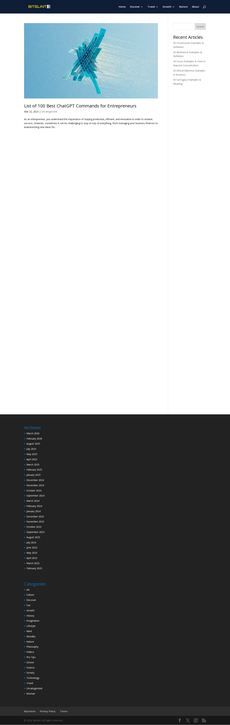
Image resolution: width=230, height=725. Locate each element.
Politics (30, 651)
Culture (30, 594)
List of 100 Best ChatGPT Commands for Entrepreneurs (80, 106)
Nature (183, 7)
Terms (64, 711)
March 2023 (32, 563)
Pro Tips (31, 657)
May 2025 (31, 454)
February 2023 (34, 568)
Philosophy (32, 646)
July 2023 (31, 542)
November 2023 (35, 521)
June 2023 (31, 547)
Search (200, 26)
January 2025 (33, 474)
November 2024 (35, 485)
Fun (28, 605)
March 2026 (32, 433)
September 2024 (35, 495)
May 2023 (31, 552)
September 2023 (35, 532)
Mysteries (30, 711)
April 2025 (31, 459)
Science (30, 667)
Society (30, 672)
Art (28, 589)
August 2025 (33, 443)
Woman (30, 693)
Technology (32, 677)
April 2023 (31, 558)
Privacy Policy (48, 711)
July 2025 (31, 448)
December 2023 (35, 516)
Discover (135, 7)
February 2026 (34, 438)
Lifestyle (31, 626)
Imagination (32, 620)
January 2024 (33, 511)
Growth (167, 7)
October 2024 (33, 490)
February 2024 (34, 506)
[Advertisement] (189, 141)
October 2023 (33, 526)
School (30, 662)
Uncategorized (49, 111)
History (30, 615)
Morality (30, 636)
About (195, 7)
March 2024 (32, 500)
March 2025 (32, 464)
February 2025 (34, 469)
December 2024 (35, 480)
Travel (151, 7)
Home (122, 7)
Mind (29, 631)
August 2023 (33, 537)
